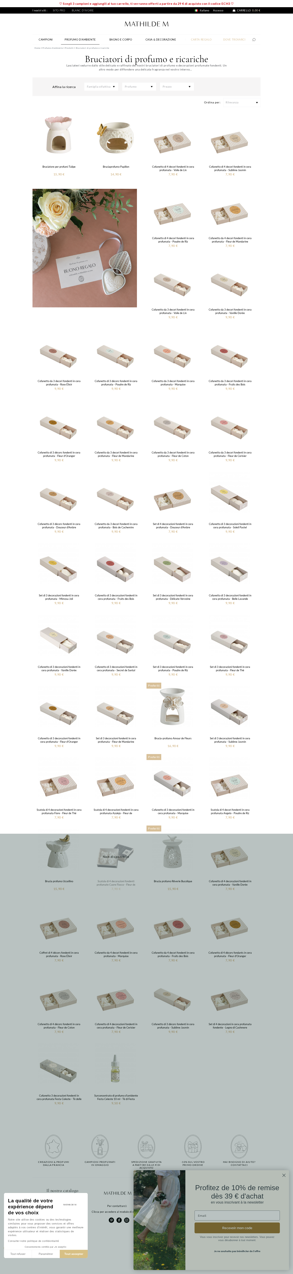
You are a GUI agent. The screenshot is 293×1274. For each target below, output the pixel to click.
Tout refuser (18, 1253)
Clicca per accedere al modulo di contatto (117, 1211)
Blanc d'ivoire (83, 10)
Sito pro (59, 10)
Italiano (204, 10)
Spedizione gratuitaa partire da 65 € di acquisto (146, 1165)
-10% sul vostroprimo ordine (193, 1163)
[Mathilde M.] (146, 23)
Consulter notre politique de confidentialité (33, 1241)
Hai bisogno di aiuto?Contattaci (239, 1163)
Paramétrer (46, 1253)
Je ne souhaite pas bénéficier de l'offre (237, 1251)
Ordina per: (212, 102)
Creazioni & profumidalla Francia (53, 1163)
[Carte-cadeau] (84, 247)
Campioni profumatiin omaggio (100, 1163)
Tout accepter (73, 1253)
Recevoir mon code (237, 1227)
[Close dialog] (283, 1175)
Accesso (218, 10)
